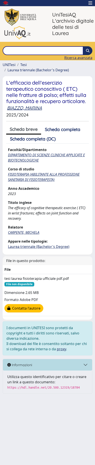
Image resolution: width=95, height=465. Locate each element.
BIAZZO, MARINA (24, 108)
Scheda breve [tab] (24, 129)
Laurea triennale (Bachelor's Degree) (38, 70)
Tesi (23, 64)
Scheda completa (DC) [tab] (33, 139)
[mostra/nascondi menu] (90, 3)
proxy (61, 349)
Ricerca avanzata (78, 57)
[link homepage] (7, 3)
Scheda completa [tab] (62, 129)
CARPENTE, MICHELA (23, 232)
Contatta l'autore (25, 308)
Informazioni (21, 365)
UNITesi (9, 64)
